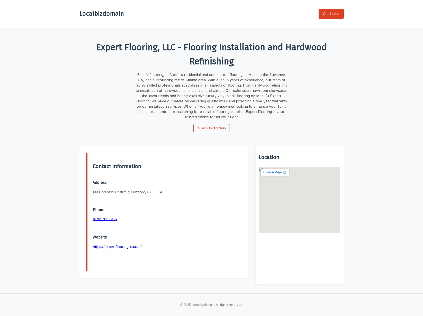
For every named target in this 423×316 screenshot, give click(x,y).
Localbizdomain (101, 13)
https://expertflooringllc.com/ (117, 246)
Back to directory (211, 128)
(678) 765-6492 (105, 219)
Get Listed (331, 13)
